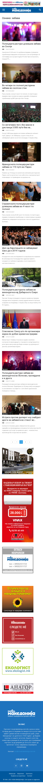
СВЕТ (4, 121)
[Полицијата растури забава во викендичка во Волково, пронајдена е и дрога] (21, 360)
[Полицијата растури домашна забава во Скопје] (21, 31)
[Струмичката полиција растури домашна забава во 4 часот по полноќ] (21, 191)
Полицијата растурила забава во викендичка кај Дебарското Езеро (20, 291)
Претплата (29, 774)
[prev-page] (12, 442)
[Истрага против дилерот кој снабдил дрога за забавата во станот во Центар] (21, 405)
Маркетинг (20, 774)
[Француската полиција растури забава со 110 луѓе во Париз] (21, 152)
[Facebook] (16, 766)
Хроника (5, 40)
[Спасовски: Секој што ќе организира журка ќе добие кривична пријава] (21, 319)
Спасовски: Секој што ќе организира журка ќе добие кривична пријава (21, 332)
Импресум (12, 774)
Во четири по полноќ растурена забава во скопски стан (18, 86)
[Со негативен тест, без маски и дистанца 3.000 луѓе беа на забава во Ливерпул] (21, 112)
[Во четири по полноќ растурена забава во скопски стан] (21, 73)
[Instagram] (21, 766)
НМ (3, 49)
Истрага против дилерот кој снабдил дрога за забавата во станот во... (21, 418)
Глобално (5, 160)
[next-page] (30, 442)
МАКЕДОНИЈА (6, 327)
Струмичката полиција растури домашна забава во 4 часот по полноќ (18, 206)
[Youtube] (27, 766)
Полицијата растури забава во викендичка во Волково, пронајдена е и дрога (21, 376)
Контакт (29, 776)
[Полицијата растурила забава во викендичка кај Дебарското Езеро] (21, 277)
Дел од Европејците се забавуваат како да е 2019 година (20, 249)
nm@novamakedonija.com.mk (25, 751)
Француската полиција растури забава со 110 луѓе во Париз (18, 165)
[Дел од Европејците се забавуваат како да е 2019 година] (21, 235)
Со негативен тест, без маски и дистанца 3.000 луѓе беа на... (18, 126)
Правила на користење (18, 776)
